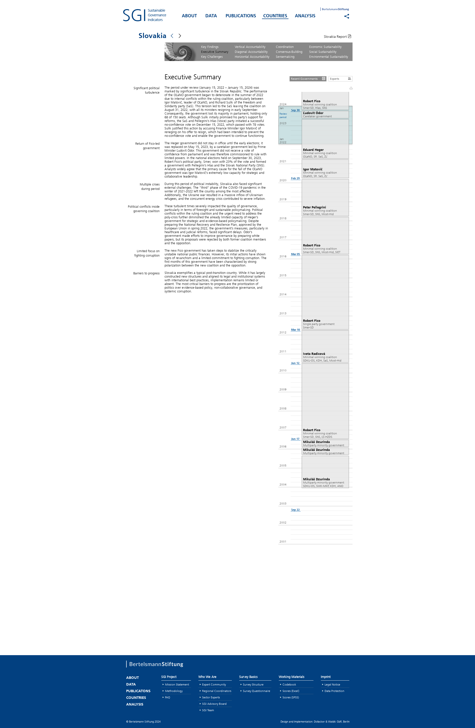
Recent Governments (304, 79)
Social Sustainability (322, 52)
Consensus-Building (289, 52)
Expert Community (214, 684)
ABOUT (189, 16)
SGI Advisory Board (214, 704)
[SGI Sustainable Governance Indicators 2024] (150, 15)
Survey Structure (253, 684)
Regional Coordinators (216, 691)
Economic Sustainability (325, 47)
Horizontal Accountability (252, 57)
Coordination (285, 47)
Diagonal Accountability (251, 52)
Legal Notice (332, 684)
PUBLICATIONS (241, 16)
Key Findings (209, 47)
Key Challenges (212, 57)
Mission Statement (177, 684)
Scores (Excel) (291, 691)
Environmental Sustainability (328, 57)
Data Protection (334, 691)
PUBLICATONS (138, 691)
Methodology (174, 691)
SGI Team (208, 710)
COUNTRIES (275, 16)
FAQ (167, 697)
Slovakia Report (336, 36)
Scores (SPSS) (291, 697)
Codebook (289, 684)
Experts (334, 79)
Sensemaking (285, 57)
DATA (211, 16)
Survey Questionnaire (256, 691)
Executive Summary (214, 52)
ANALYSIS (305, 16)
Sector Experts (211, 697)
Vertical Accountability (250, 47)
